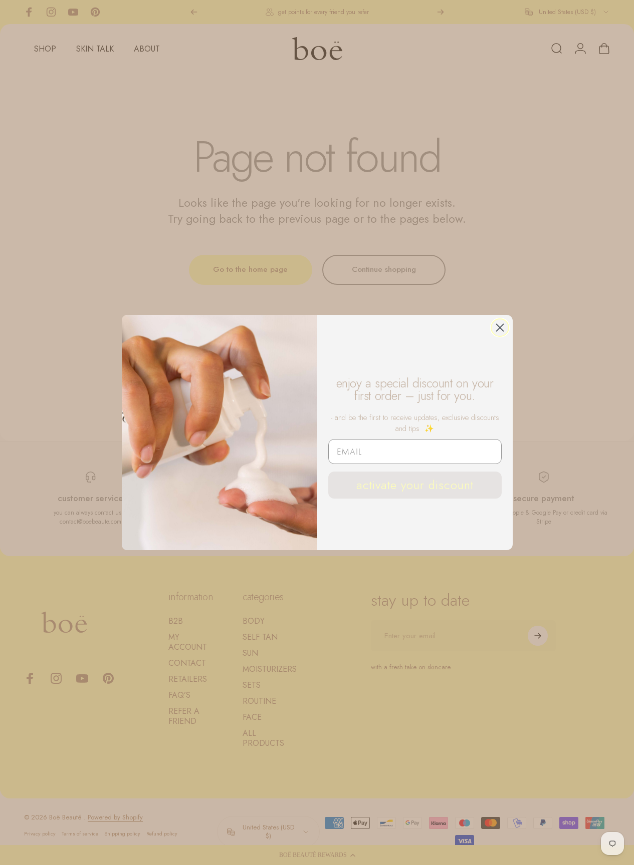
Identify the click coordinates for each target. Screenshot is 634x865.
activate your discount (415, 485)
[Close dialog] (500, 327)
